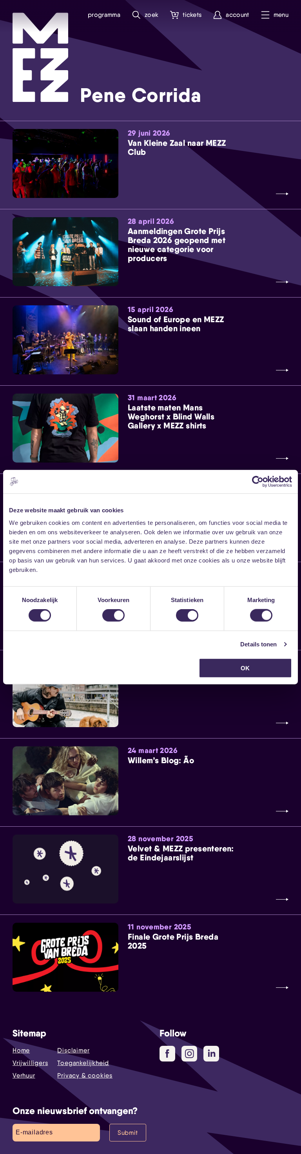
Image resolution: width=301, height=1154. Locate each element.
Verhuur (24, 1075)
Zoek (151, 14)
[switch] (113, 615)
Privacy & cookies (84, 1075)
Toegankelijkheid (83, 1063)
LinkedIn (211, 1053)
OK (245, 667)
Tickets (192, 14)
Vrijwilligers (30, 1063)
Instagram (189, 1053)
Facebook (167, 1053)
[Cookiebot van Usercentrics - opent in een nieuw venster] (257, 482)
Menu (281, 14)
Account (237, 14)
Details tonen (258, 644)
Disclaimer (73, 1050)
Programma (104, 14)
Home (21, 1050)
